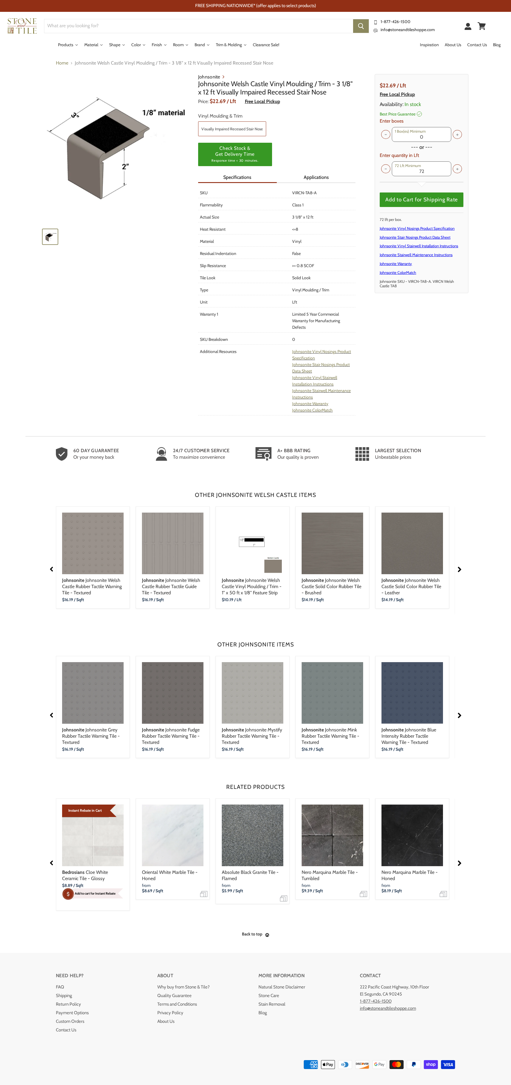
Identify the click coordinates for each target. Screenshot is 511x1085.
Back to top (252, 934)
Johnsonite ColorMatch (312, 410)
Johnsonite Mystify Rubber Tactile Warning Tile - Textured (252, 736)
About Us (165, 1021)
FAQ (60, 987)
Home (62, 63)
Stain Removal (271, 1004)
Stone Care (268, 995)
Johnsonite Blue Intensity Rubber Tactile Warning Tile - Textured (408, 736)
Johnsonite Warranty (310, 403)
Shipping (64, 995)
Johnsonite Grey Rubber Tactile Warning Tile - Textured (91, 736)
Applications (316, 177)
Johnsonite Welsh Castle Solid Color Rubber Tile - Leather (411, 586)
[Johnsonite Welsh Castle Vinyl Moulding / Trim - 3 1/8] (117, 148)
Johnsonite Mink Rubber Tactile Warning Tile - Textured (330, 736)
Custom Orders (70, 1021)
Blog (262, 1012)
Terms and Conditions (177, 1004)
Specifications (237, 177)
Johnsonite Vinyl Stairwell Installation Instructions (419, 245)
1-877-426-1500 (395, 21)
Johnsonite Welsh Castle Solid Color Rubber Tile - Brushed (331, 586)
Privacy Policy (170, 1012)
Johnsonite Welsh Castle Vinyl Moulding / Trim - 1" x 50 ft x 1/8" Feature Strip (252, 586)
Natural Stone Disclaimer (281, 987)
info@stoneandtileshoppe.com (408, 29)
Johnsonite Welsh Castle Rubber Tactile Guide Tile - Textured (171, 586)
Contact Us (66, 1030)
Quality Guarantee (174, 995)
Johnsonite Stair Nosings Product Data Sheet (415, 237)
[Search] (361, 26)
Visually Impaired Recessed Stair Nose (232, 128)
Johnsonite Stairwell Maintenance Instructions (416, 254)
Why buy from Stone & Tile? (183, 987)
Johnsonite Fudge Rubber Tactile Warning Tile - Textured (171, 736)
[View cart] (482, 26)
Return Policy (68, 1004)
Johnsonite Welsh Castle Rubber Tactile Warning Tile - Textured (92, 586)
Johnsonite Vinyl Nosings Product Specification (417, 228)
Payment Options (72, 1012)
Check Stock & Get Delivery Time (234, 154)
